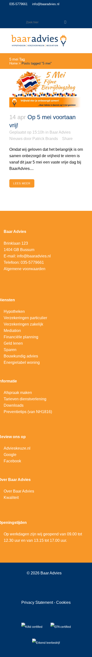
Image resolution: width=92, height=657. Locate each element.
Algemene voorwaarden (24, 269)
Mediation (12, 330)
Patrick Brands (45, 139)
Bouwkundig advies (21, 356)
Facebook (12, 461)
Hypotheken (14, 311)
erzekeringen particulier (26, 318)
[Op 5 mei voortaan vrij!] (46, 88)
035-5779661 (18, 4)
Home (13, 63)
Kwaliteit (11, 497)
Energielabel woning (22, 362)
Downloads (14, 405)
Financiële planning (21, 337)
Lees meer (21, 183)
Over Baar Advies (19, 491)
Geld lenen (13, 343)
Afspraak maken (18, 393)
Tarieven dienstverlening (25, 399)
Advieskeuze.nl (17, 448)
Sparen (10, 350)
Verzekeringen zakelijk (23, 324)
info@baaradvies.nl (45, 4)
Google (10, 455)
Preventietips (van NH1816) (28, 412)
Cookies (63, 602)
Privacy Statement (37, 602)
